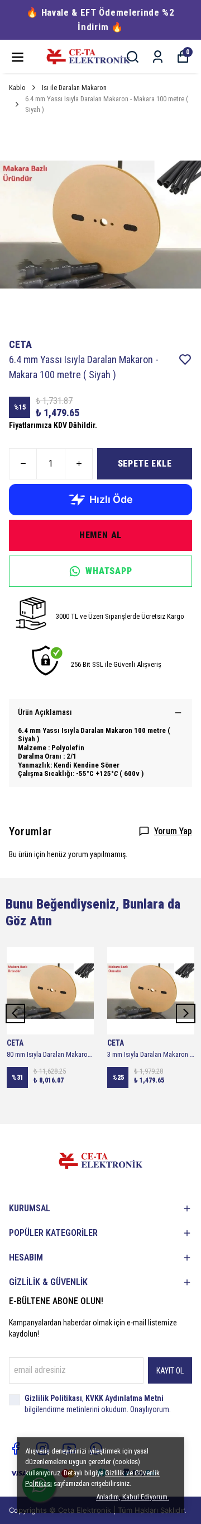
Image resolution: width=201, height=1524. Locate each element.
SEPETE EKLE (145, 463)
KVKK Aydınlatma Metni (124, 1398)
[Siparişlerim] (158, 57)
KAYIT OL (170, 1370)
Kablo (17, 87)
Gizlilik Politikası (53, 1398)
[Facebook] (15, 1448)
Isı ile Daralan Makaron (74, 87)
